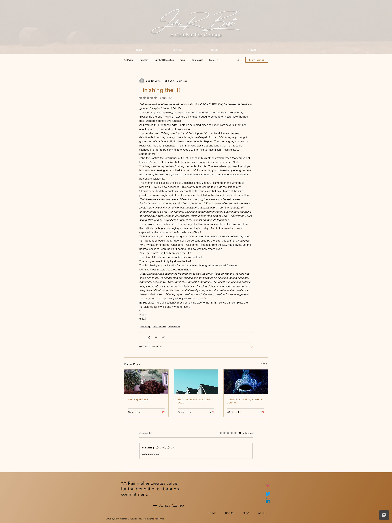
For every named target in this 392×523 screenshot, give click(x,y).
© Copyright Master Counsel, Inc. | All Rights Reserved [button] (135, 518)
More (212, 60)
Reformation (197, 60)
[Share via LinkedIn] (155, 337)
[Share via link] (163, 337)
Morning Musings (138, 399)
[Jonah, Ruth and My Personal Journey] (246, 381)
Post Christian (159, 326)
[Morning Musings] (146, 381)
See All (264, 363)
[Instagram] (268, 486)
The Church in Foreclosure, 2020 (194, 401)
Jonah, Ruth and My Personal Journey (244, 401)
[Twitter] (268, 494)
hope (182, 60)
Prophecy (144, 60)
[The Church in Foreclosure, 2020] (196, 381)
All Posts (128, 60)
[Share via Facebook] (140, 337)
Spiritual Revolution (164, 60)
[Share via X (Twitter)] (148, 337)
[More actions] (251, 81)
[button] (237, 60)
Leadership (145, 326)
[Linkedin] (268, 501)
